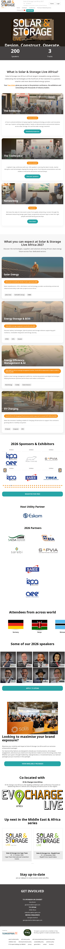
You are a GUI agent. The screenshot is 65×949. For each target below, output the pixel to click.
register (30, 10)
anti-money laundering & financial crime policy (43, 939)
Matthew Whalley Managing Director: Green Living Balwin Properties (27, 663)
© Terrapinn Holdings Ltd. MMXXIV (17, 944)
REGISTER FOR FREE (32, 494)
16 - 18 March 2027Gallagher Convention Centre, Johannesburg (48, 856)
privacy (29, 944)
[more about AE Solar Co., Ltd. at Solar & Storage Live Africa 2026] (28, 477)
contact (45, 944)
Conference (32, 7)
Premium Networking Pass (44, 7)
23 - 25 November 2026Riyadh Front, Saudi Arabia (17, 855)
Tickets (52, 3)
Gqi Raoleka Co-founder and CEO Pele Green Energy (24, 679)
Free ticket (32, 221)
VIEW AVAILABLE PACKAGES (32, 764)
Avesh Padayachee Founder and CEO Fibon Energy (7, 679)
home (18, 7)
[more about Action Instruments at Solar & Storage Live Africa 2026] (28, 459)
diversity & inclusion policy (25, 942)
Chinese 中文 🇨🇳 (21, 10)
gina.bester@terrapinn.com (32, 905)
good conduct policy (14, 939)
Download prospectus (32, 131)
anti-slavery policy (25, 939)
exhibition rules (12, 942)
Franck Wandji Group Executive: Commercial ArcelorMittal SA (43, 663)
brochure (51, 944)
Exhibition (24, 7)
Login (58, 3)
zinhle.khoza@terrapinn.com (32, 912)
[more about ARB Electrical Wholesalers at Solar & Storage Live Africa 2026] (48, 477)
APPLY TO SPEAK (32, 688)
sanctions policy (50, 942)
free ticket (11, 85)
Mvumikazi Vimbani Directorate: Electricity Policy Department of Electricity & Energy (12, 663)
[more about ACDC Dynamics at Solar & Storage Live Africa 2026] (8, 459)
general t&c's (37, 944)
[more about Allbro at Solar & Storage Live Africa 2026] (48, 459)
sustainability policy (39, 942)
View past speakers (32, 176)
